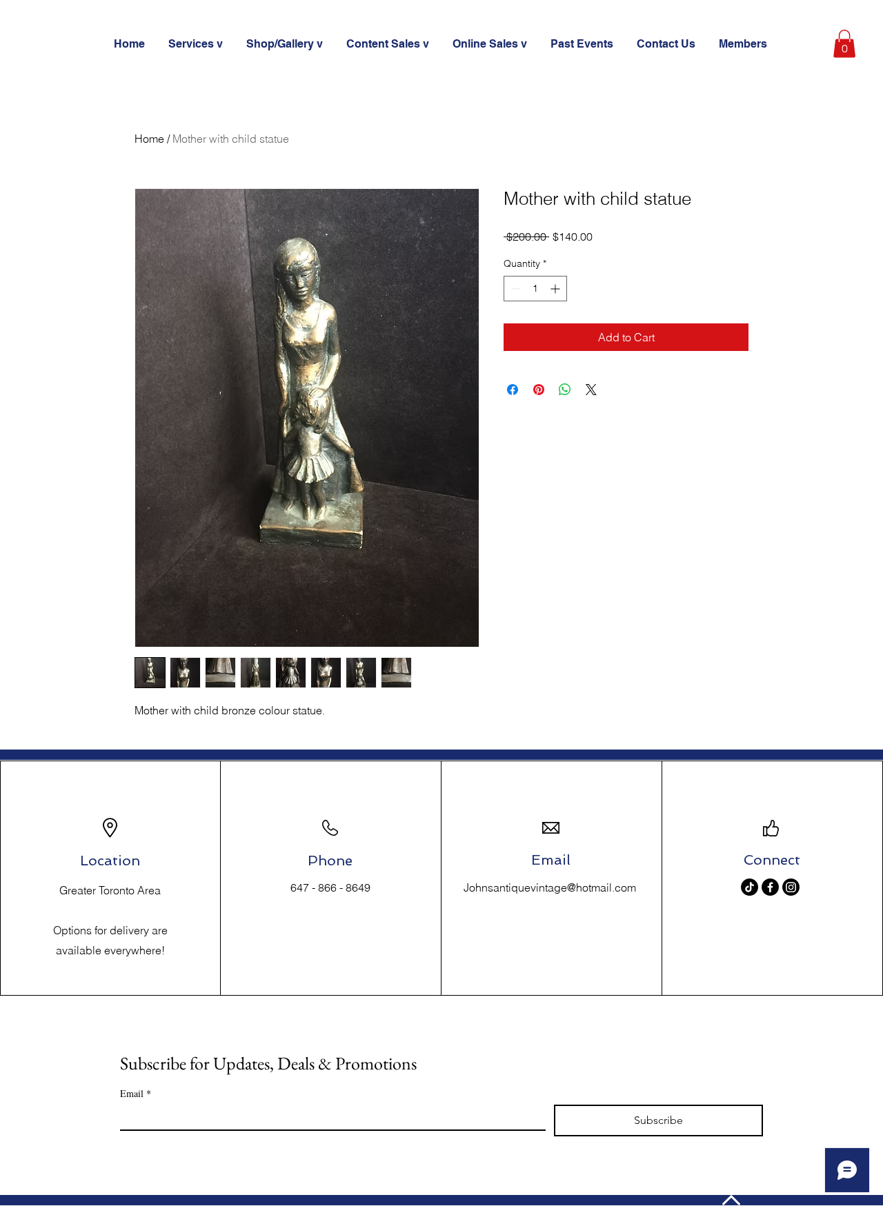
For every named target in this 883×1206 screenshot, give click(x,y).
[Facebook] (770, 887)
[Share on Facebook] (512, 389)
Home (149, 138)
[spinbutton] (535, 289)
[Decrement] (514, 289)
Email (135, 1093)
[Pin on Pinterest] (538, 389)
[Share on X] (591, 389)
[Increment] (556, 289)
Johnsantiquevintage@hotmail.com (550, 887)
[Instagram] (791, 887)
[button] (844, 44)
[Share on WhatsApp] (565, 389)
